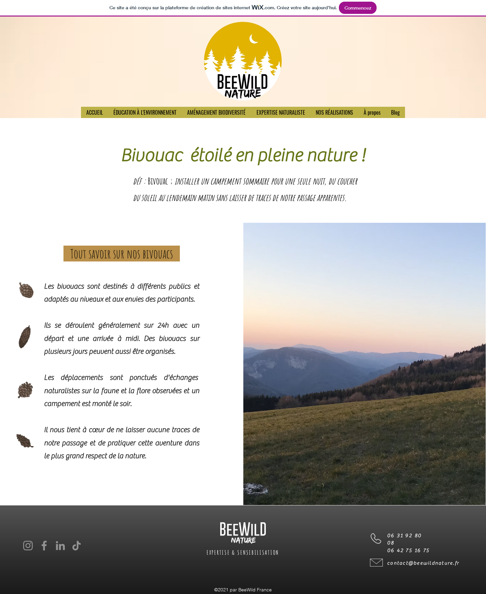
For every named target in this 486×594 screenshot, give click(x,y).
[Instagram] (27, 545)
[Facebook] (44, 545)
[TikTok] (76, 545)
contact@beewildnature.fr (423, 563)
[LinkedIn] (60, 545)
